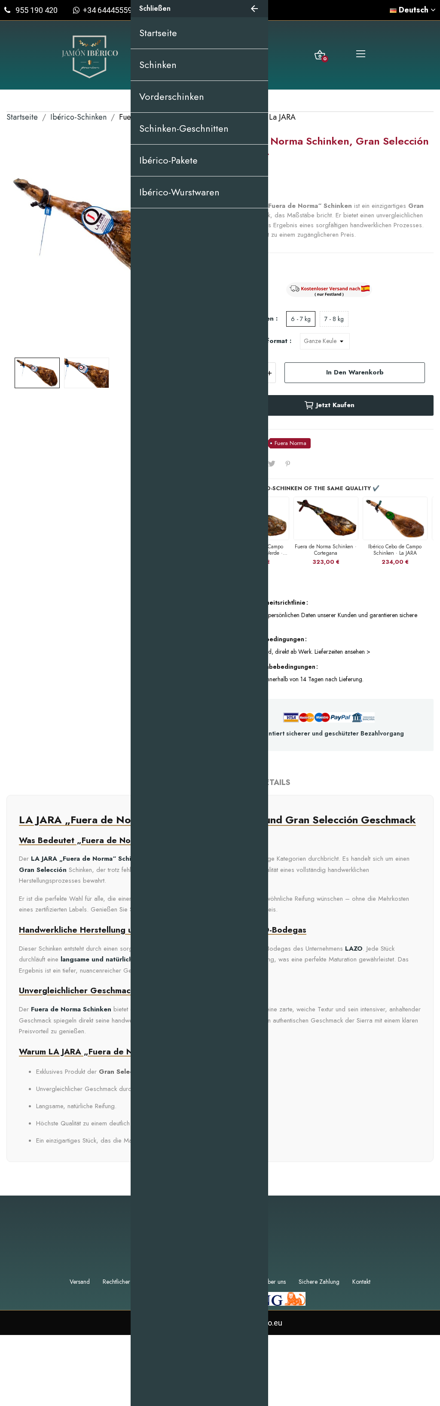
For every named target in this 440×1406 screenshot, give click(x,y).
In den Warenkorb (355, 372)
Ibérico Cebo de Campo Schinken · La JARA (395, 549)
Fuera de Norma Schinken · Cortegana (326, 549)
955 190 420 (36, 10)
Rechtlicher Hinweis (127, 1281)
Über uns (275, 1281)
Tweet (271, 463)
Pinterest (288, 463)
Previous (26, 242)
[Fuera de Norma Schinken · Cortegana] (325, 518)
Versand (80, 1281)
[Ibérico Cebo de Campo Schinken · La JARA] (395, 518)
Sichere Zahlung (319, 1281)
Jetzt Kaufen (335, 405)
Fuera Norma (290, 443)
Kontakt (361, 1281)
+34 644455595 (107, 10)
